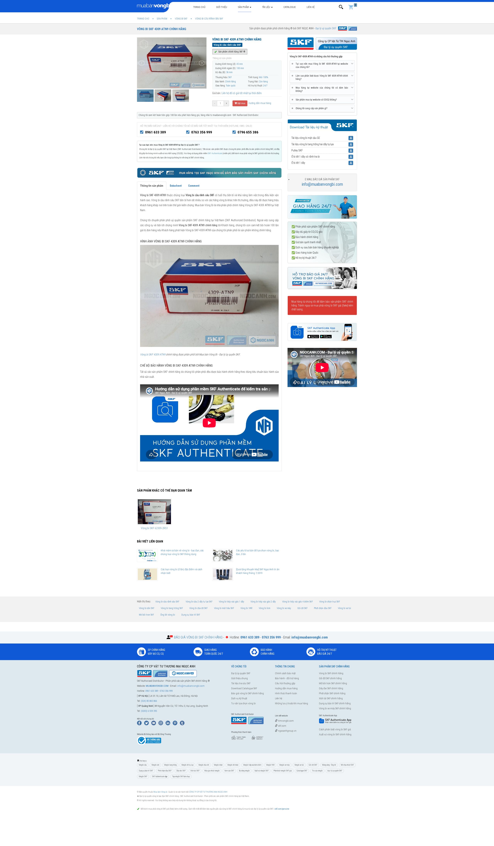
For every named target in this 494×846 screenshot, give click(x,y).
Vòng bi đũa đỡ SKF (198, 608)
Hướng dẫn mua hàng (259, 103)
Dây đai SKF (181, 771)
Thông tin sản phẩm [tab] (151, 185)
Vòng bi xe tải (344, 608)
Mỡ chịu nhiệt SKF (347, 765)
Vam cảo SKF (229, 771)
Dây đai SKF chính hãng (331, 688)
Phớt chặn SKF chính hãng (332, 693)
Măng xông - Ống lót (329, 765)
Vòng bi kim (264, 608)
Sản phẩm (243, 7)
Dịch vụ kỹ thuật (239, 698)
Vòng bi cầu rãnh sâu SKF (167, 601)
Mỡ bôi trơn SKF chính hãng (333, 683)
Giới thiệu (221, 7)
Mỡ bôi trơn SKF (146, 614)
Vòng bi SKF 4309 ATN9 (152, 354)
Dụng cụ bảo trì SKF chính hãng (335, 703)
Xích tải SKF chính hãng (331, 698)
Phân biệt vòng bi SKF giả (282, 771)
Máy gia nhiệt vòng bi (212, 771)
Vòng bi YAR (246, 608)
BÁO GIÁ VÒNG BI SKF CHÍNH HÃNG (198, 637)
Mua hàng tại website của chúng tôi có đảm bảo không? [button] (320, 89)
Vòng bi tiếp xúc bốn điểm (252, 765)
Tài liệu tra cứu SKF (240, 683)
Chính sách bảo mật (285, 673)
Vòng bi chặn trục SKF (329, 601)
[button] (341, 7)
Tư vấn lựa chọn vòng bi (243, 703)
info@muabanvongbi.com (322, 184)
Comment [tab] (193, 185)
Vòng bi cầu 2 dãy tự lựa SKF (199, 601)
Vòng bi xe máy (284, 608)
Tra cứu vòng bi (317, 771)
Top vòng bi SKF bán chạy (181, 776)
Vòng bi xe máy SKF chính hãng (335, 708)
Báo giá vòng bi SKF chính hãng (247, 693)
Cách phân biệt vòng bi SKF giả (335, 729)
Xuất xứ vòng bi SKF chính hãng (335, 734)
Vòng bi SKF (143, 776)
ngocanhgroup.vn (286, 730)
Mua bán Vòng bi (160, 792)
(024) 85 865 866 (149, 700)
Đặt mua (241, 103)
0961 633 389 (155, 132)
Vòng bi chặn (218, 765)
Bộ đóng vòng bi (244, 771)
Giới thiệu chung (239, 678)
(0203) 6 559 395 (149, 710)
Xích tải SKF (195, 771)
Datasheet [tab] (176, 185)
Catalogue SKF (302, 771)
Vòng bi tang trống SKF (172, 608)
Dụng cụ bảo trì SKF (190, 614)
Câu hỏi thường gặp (285, 683)
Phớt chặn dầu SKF (323, 608)
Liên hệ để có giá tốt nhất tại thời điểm (242, 93)
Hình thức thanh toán (286, 693)
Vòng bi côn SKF (146, 608)
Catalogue (289, 7)
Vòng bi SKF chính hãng (331, 673)
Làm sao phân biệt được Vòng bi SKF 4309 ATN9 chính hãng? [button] (320, 77)
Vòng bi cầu (143, 765)
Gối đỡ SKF (302, 608)
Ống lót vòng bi (167, 614)
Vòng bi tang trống (170, 765)
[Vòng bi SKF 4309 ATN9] (209, 295)
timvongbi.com (285, 720)
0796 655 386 (248, 132)
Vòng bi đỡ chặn (232, 765)
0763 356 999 (201, 132)
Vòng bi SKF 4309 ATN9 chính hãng (161, 29)
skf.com (281, 725)
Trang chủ (199, 7)
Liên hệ (311, 7)
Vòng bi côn (155, 765)
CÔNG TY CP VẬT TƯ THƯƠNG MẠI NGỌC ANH (208, 792)
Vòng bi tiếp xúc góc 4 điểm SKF (297, 601)
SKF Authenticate (215, 153)
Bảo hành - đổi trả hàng (287, 678)
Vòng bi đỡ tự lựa (187, 765)
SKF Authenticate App (159, 776)
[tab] (322, 65)
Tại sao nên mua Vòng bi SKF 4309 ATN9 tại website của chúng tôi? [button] (320, 65)
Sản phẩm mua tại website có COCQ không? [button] (315, 99)
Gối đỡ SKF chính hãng (330, 678)
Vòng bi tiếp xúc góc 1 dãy (231, 601)
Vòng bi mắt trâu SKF (224, 608)
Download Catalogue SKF (244, 688)
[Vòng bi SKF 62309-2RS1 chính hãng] (154, 511)
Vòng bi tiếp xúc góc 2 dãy (263, 601)
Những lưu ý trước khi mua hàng (291, 703)
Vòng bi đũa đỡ (203, 765)
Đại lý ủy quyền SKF (240, 673)
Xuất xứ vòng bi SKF (262, 771)
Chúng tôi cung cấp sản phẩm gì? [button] (310, 108)
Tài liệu (266, 7)
